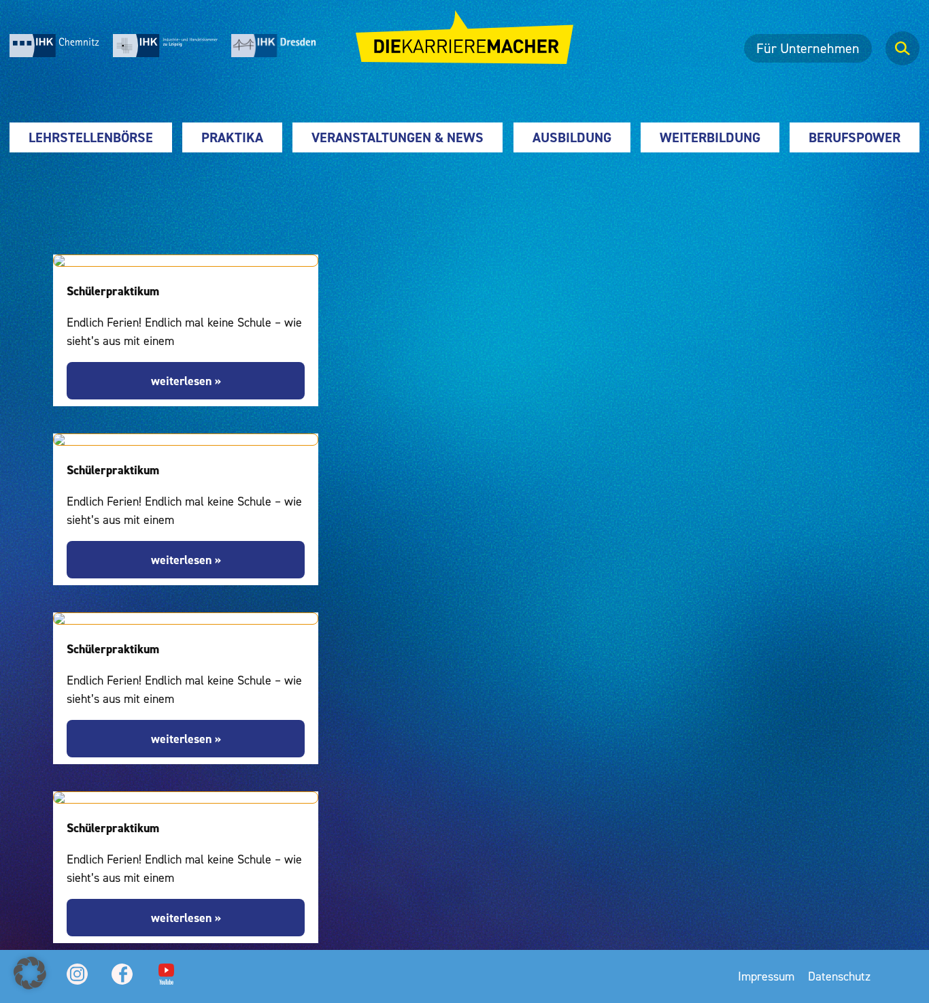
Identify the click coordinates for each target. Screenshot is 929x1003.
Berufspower (854, 137)
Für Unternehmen (808, 48)
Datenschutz (839, 976)
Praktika (232, 137)
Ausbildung (572, 137)
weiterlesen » (186, 381)
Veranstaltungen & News (397, 137)
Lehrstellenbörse (91, 137)
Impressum (766, 976)
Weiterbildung (710, 137)
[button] (30, 973)
